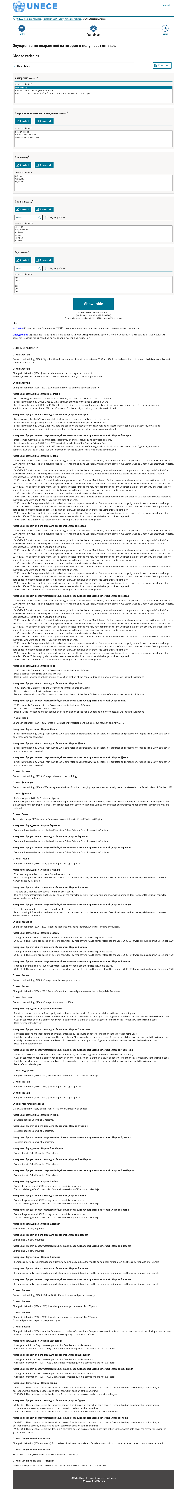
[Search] (40, 217)
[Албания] (93, 232)
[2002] (93, 291)
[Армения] (93, 237)
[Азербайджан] (93, 229)
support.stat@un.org (95, 1481)
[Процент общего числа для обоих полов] (93, 90)
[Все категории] (93, 131)
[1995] (93, 283)
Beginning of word (57, 217)
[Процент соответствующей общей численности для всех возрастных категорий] (93, 93)
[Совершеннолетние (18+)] (93, 137)
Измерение (21, 78)
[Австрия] (93, 227)
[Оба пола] (93, 176)
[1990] (93, 280)
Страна (19, 201)
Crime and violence (72, 19)
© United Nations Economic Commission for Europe (93, 1478)
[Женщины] (93, 178)
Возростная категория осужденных (36, 113)
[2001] (93, 288)
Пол (17, 157)
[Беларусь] (93, 240)
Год (17, 252)
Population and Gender (53, 19)
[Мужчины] (93, 181)
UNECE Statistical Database (29, 19)
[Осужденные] (93, 87)
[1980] (93, 277)
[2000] (93, 286)
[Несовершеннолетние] (93, 134)
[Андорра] (93, 235)
